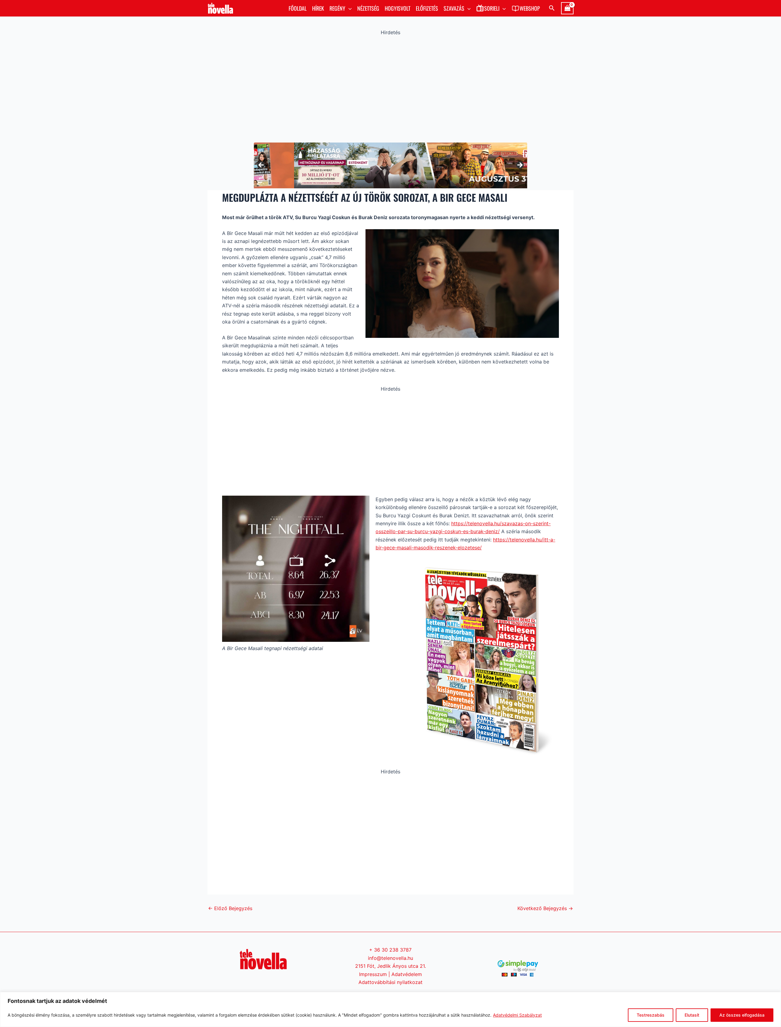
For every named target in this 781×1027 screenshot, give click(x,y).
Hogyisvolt (397, 8)
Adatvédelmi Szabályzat (517, 1015)
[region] (390, 1009)
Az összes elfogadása (742, 1015)
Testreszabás (650, 1015)
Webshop (530, 8)
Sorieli (491, 8)
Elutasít (692, 1015)
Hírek (318, 8)
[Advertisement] (390, 87)
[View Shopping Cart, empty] (567, 8)
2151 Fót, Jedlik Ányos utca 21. (390, 966)
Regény (337, 8)
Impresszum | (375, 974)
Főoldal (298, 8)
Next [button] (519, 165)
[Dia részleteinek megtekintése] (390, 165)
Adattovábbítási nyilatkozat (390, 982)
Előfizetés (427, 8)
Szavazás (454, 8)
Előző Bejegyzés (230, 908)
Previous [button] (261, 165)
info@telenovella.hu (390, 958)
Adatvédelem (406, 974)
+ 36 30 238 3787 (390, 950)
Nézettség (368, 8)
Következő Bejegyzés (545, 908)
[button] (348, 8)
